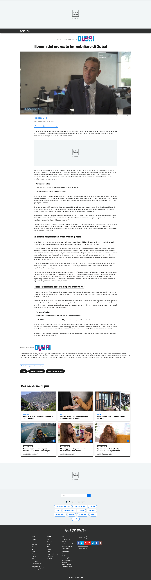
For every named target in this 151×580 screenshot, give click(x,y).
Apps (48, 551)
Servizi (49, 536)
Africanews (50, 556)
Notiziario (49, 542)
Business (26, 414)
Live (48, 539)
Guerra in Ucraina (80, 506)
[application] (75, 83)
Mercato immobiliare (36, 371)
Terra (33, 546)
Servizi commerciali (67, 544)
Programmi (35, 561)
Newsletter (82, 548)
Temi (33, 536)
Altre (63, 536)
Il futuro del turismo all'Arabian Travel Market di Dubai (51, 191)
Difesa (93, 514)
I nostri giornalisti (36, 563)
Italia (58, 510)
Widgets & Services (52, 554)
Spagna (71, 514)
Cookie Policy (65, 548)
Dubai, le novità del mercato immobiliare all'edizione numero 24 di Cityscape (57, 187)
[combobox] (76, 495)
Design (99, 414)
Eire (61, 414)
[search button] (89, 495)
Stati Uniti (92, 510)
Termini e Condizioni (67, 546)
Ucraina (81, 510)
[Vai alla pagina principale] (25, 31)
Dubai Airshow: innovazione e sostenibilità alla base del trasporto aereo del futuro (59, 315)
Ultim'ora (49, 546)
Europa (34, 539)
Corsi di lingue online (52, 559)
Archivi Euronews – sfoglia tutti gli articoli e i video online (38, 568)
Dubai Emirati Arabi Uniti (55, 371)
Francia (92, 506)
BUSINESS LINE (40, 118)
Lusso (23, 371)
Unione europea (69, 510)
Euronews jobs (66, 557)
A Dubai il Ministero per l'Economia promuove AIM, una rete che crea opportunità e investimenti (63, 319)
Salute (75, 519)
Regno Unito (82, 514)
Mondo (34, 542)
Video (33, 559)
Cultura (34, 556)
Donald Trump (60, 514)
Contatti (64, 555)
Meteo (48, 544)
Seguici (49, 549)
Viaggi (33, 554)
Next (33, 549)
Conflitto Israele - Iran (63, 506)
